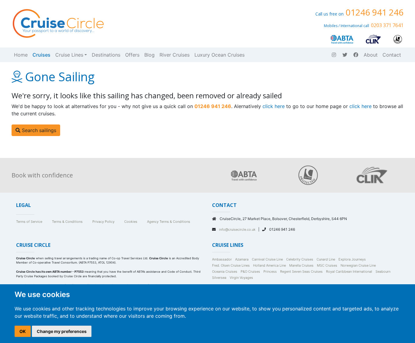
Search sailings (38, 130)
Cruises (41, 55)
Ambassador (222, 259)
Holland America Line (269, 265)
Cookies (130, 221)
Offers (132, 55)
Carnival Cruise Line (267, 259)
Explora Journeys (352, 259)
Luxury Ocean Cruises (219, 55)
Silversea (219, 277)
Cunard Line (326, 259)
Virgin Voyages (241, 277)
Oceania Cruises (224, 271)
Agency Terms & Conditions (168, 221)
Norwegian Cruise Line (358, 265)
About (371, 55)
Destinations (106, 55)
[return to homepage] (58, 23)
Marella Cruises (301, 265)
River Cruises (174, 55)
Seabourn (383, 271)
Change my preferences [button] (62, 331)
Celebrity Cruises (299, 259)
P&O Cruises (250, 271)
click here (273, 106)
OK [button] (22, 331)
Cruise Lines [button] (69, 55)
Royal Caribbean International (349, 271)
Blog (149, 55)
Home (21, 55)
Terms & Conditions (67, 221)
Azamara (242, 259)
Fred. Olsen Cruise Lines (231, 265)
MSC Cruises (327, 265)
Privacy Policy (103, 221)
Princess (270, 271)
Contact (391, 55)
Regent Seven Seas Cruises (301, 271)
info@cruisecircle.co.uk (237, 229)
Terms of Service (29, 221)
